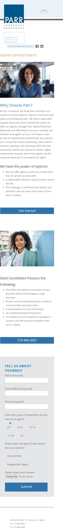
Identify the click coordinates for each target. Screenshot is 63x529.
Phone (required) (14, 401)
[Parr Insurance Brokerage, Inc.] (14, 43)
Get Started (27, 211)
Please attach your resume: (20, 472)
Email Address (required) (18, 388)
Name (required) (14, 375)
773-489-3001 (27, 340)
